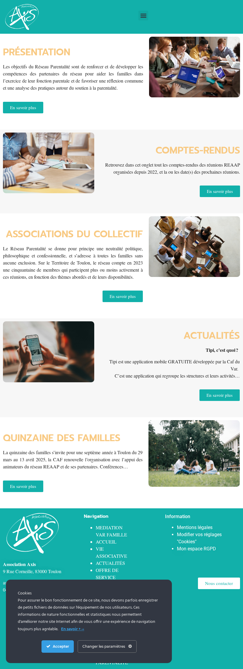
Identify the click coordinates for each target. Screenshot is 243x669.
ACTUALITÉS (110, 563)
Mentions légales (194, 527)
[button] (143, 15)
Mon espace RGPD (196, 549)
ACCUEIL (106, 542)
